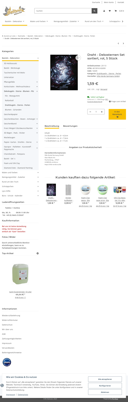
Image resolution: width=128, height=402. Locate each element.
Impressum (10, 394)
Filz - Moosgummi (12, 96)
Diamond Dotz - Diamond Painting (18, 168)
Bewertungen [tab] (70, 126)
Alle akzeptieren (105, 379)
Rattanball (9, 100)
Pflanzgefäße (9, 82)
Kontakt (121, 2)
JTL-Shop (115, 399)
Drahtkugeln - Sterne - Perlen (109, 73)
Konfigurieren (105, 386)
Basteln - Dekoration (11, 58)
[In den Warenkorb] (47, 51)
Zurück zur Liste (10, 36)
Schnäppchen (8, 186)
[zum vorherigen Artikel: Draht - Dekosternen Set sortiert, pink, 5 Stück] (118, 43)
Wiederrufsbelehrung (11, 315)
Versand (103, 89)
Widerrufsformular (10, 320)
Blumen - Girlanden (13, 109)
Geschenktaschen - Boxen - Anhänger (19, 119)
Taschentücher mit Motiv (14, 72)
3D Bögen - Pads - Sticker (14, 133)
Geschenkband (10, 123)
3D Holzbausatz (10, 63)
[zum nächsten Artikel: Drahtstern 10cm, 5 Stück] (123, 43)
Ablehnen (105, 392)
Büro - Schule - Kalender (12, 195)
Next (122, 197)
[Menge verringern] (90, 111)
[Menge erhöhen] (101, 111)
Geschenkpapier (11, 114)
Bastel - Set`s (9, 158)
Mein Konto (109, 2)
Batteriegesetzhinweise (12, 352)
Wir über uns (7, 329)
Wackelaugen (9, 137)
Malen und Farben (10, 172)
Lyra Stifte (6, 191)
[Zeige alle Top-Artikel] (38, 253)
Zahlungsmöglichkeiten (12, 338)
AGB (4, 334)
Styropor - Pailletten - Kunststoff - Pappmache (18, 148)
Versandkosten (8, 348)
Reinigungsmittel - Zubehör (13, 177)
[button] (104, 11)
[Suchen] (94, 11)
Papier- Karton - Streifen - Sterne (18, 142)
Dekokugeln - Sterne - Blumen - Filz (19, 91)
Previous (49, 197)
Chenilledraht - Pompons (14, 154)
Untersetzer (9, 77)
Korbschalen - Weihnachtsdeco (17, 86)
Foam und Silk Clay (12, 163)
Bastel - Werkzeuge (12, 68)
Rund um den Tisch (10, 182)
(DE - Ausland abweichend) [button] (97, 100)
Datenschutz (23, 394)
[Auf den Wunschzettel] (78, 58)
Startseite (96, 2)
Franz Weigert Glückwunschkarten (18, 128)
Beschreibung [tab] (52, 126)
